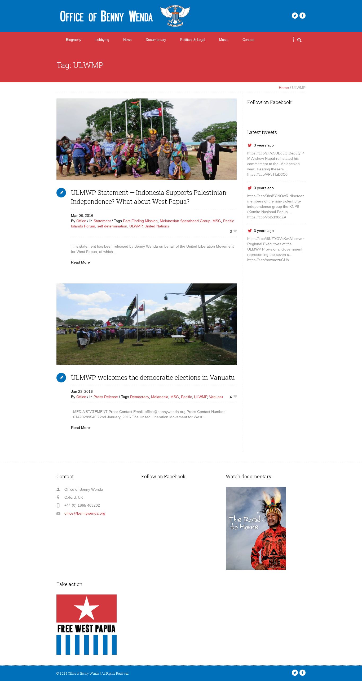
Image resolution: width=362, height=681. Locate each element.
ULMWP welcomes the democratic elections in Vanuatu (153, 377)
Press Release (106, 397)
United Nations (156, 226)
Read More (80, 262)
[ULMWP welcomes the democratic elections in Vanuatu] (146, 324)
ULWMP (135, 226)
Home (284, 87)
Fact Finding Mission (140, 221)
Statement (102, 221)
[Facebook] (302, 15)
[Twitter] (295, 15)
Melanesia (159, 397)
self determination (112, 226)
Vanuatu (216, 397)
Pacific (186, 397)
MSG (217, 221)
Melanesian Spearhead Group (185, 221)
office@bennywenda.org (84, 513)
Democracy (139, 397)
